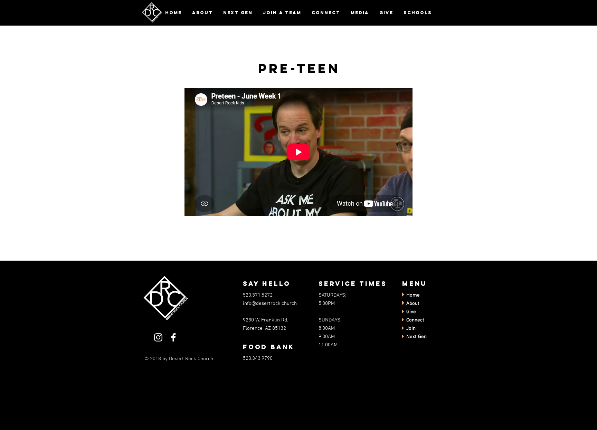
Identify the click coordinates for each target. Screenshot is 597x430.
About (412, 303)
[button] (202, 12)
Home (413, 295)
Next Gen (416, 337)
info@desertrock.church (270, 303)
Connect (415, 320)
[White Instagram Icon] (158, 337)
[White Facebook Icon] (173, 337)
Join (411, 328)
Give (411, 312)
